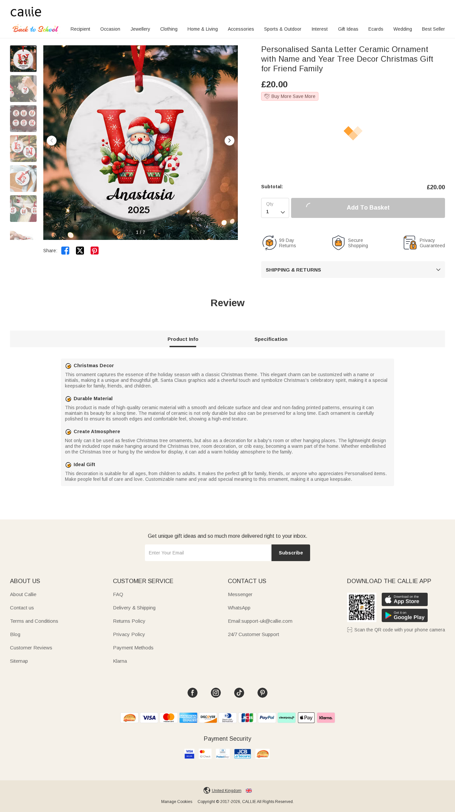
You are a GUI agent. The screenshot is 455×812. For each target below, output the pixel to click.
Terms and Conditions (34, 621)
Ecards (375, 29)
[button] (229, 141)
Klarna (120, 661)
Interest (319, 29)
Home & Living (203, 29)
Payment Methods (133, 647)
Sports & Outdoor (282, 29)
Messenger (240, 594)
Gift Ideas (348, 29)
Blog (15, 634)
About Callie (23, 594)
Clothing (169, 29)
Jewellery (140, 29)
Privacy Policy (129, 634)
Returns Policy (129, 621)
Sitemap (19, 661)
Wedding (402, 29)
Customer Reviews (31, 647)
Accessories (241, 29)
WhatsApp (239, 607)
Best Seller (433, 29)
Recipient (80, 29)
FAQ (118, 594)
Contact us (22, 607)
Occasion (110, 29)
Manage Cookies (176, 801)
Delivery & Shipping (134, 607)
